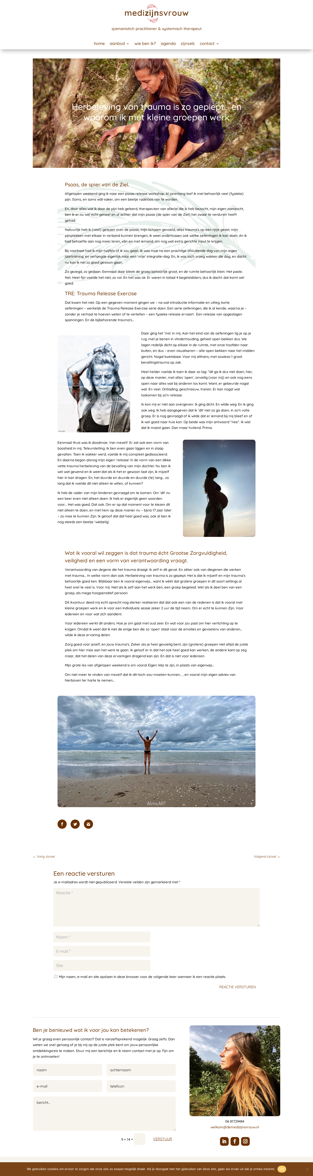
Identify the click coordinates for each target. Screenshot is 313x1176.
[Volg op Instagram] (245, 1141)
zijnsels (188, 44)
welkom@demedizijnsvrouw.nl (235, 1127)
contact (207, 44)
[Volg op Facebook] (235, 1141)
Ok (282, 1169)
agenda (168, 44)
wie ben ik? (145, 44)
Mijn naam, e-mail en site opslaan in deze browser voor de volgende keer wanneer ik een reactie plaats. (142, 976)
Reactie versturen (237, 987)
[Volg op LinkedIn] (224, 1141)
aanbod (117, 44)
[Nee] (307, 1169)
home (99, 44)
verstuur (162, 1139)
